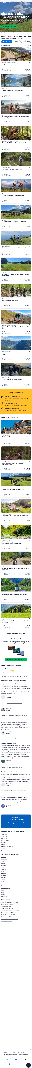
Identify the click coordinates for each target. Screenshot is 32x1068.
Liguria (3, 879)
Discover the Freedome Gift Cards (16, 659)
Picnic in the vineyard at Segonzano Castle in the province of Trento (15, 516)
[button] (28, 1065)
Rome (2, 861)
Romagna (3, 873)
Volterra (3, 857)
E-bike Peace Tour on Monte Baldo (12, 379)
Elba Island (4, 886)
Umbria (3, 884)
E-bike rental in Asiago (8, 437)
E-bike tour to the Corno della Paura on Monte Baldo (15, 353)
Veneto (3, 894)
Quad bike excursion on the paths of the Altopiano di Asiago (14, 463)
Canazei (3, 848)
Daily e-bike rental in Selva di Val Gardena (14, 64)
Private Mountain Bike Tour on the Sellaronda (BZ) (15, 327)
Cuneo (3, 863)
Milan (2, 871)
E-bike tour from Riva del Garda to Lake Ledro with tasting (15, 117)
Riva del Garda (5, 840)
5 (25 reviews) (7, 23)
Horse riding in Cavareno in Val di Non (13, 489)
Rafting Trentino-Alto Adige (8, 915)
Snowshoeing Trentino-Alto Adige (10, 910)
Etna (2, 892)
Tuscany (3, 865)
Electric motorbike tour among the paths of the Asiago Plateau (15, 621)
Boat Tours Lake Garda (7, 908)
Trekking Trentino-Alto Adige (9, 913)
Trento (3, 851)
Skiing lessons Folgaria (7, 917)
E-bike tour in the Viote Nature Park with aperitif (14, 222)
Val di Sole (4, 838)
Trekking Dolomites (6, 921)
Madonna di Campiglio (7, 846)
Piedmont (3, 882)
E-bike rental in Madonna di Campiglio (13, 195)
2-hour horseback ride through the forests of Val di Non (15, 568)
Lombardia (4, 859)
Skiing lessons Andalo (7, 904)
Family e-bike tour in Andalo (10, 300)
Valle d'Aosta (4, 896)
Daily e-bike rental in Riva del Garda (12, 90)
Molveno (3, 842)
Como (2, 890)
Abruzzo (3, 877)
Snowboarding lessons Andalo (9, 902)
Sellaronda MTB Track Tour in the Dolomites (15, 143)
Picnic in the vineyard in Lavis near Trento (14, 594)
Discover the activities (9, 26)
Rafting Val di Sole (6, 906)
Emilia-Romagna (5, 888)
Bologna (3, 869)
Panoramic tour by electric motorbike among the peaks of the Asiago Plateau (15, 542)
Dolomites (4, 834)
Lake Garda (4, 836)
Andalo (3, 844)
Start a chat (16, 824)
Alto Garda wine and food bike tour (12, 169)
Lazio (2, 867)
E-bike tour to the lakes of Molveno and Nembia (16, 248)
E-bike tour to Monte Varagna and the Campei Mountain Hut (15, 274)
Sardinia (3, 875)
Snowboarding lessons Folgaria (9, 919)
